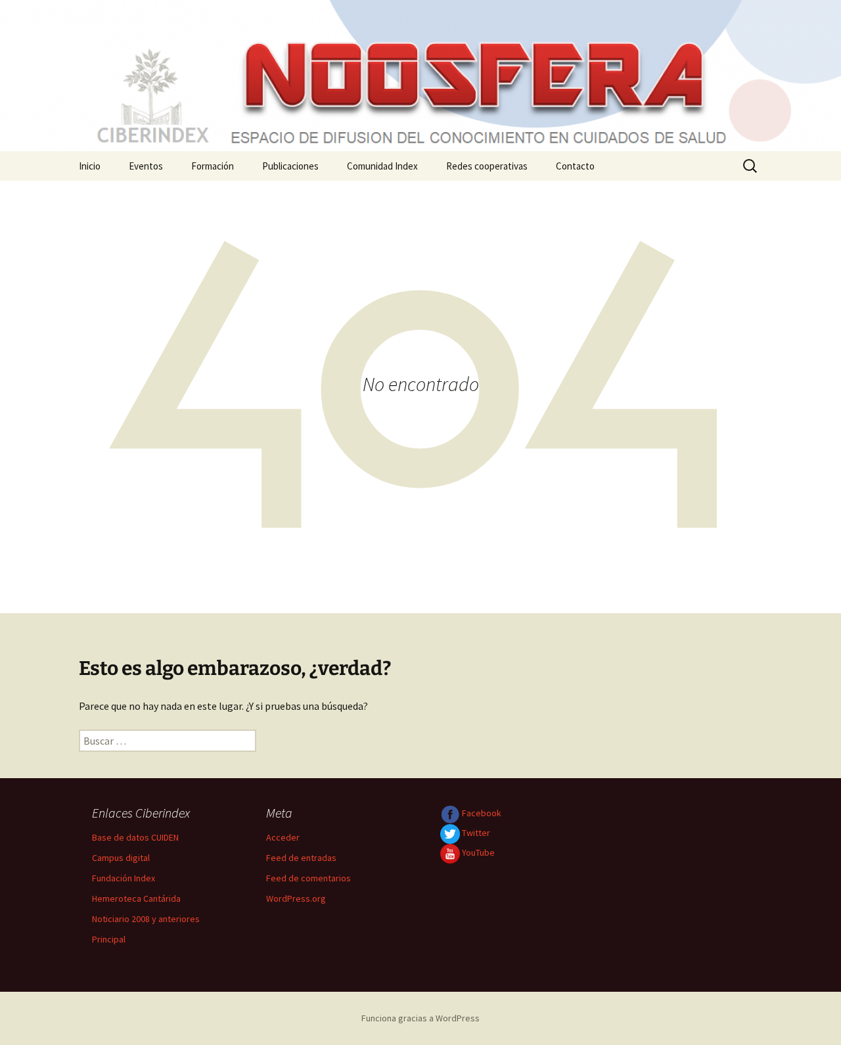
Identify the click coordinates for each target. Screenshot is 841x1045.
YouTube (477, 852)
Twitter (475, 833)
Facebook (480, 813)
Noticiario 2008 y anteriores (146, 919)
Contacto (575, 166)
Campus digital (121, 858)
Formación (212, 166)
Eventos (146, 166)
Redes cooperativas (487, 166)
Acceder (283, 837)
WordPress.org (296, 898)
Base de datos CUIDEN (135, 837)
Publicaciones (290, 166)
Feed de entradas (301, 858)
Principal (108, 939)
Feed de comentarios (308, 878)
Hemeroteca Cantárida (136, 898)
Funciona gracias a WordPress (420, 1018)
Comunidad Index (382, 166)
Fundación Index (123, 878)
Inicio (90, 166)
